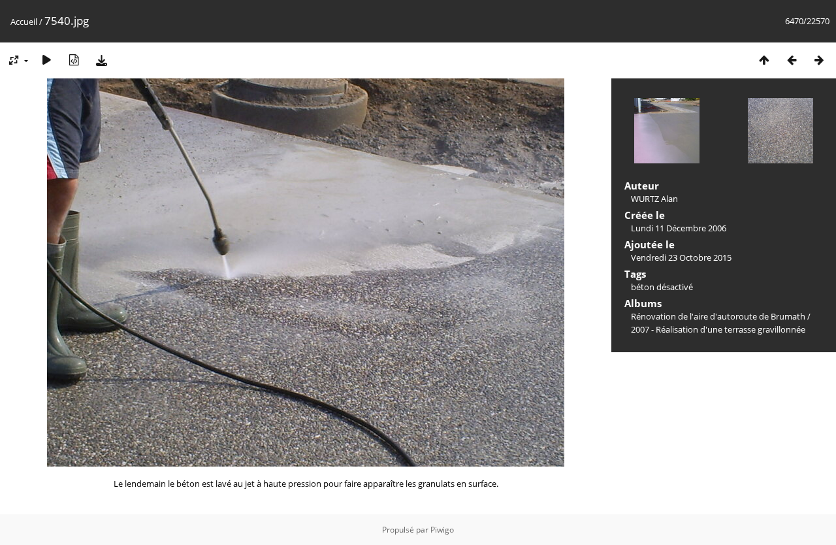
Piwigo (442, 529)
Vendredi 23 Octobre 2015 (681, 257)
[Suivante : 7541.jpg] (819, 59)
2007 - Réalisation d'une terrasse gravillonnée (718, 329)
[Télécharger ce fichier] (101, 59)
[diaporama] (46, 59)
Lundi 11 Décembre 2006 (678, 228)
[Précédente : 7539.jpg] (791, 59)
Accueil (23, 21)
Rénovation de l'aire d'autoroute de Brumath (718, 316)
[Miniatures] (764, 59)
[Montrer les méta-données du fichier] (74, 59)
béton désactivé (662, 287)
